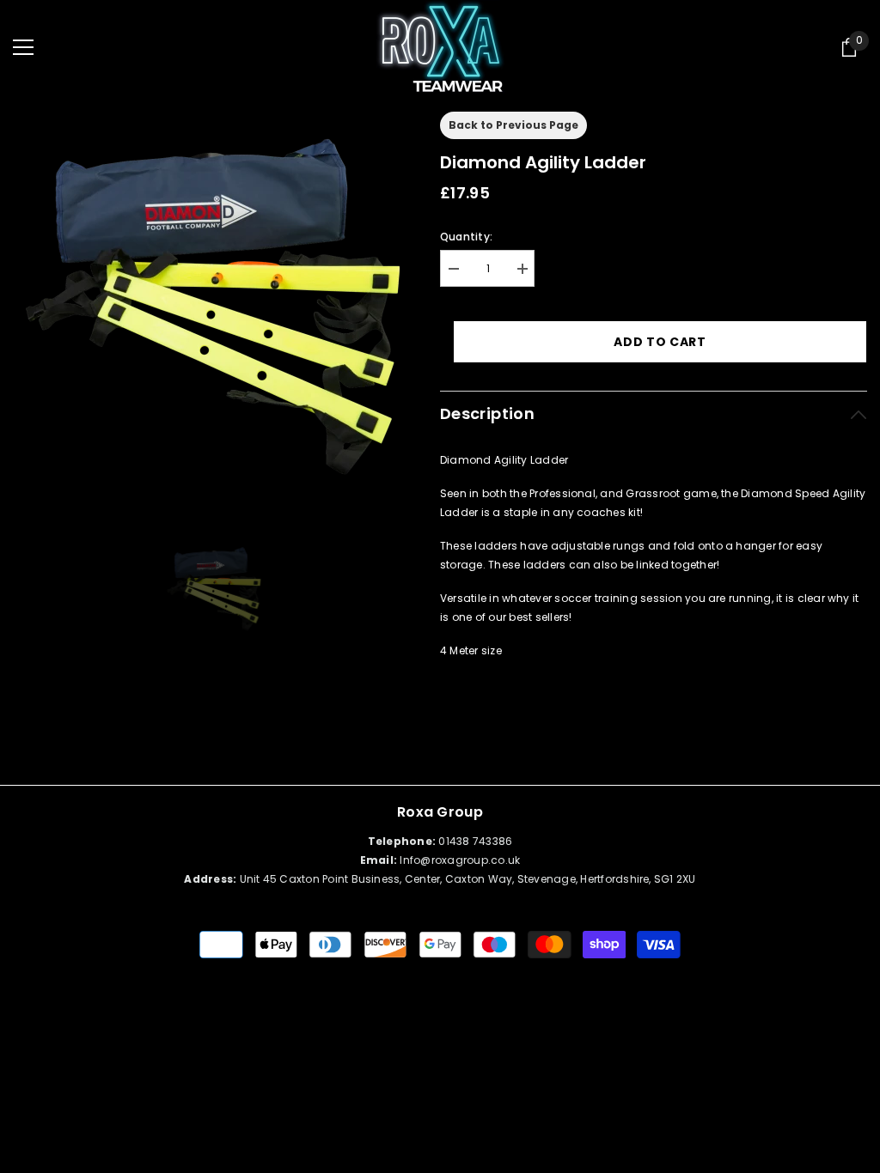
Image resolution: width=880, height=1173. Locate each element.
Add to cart (660, 341)
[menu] (23, 47)
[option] (213, 306)
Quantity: (466, 236)
